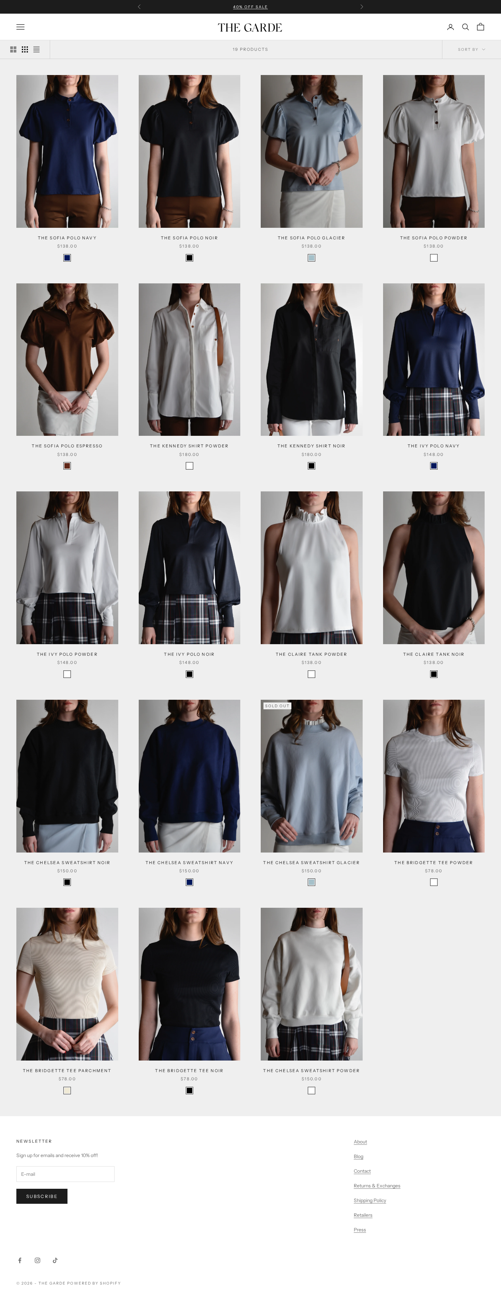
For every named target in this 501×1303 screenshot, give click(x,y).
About (360, 1142)
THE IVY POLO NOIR (189, 654)
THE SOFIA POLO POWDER (434, 237)
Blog (358, 1156)
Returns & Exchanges (377, 1186)
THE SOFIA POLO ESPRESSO (67, 445)
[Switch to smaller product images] (25, 49)
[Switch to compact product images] (36, 49)
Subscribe (42, 1196)
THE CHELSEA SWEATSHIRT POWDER (311, 1070)
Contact (362, 1171)
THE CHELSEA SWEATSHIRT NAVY (189, 862)
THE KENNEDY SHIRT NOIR (311, 445)
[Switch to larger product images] (13, 49)
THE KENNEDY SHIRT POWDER (189, 445)
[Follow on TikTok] (55, 1260)
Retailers (363, 1215)
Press (360, 1230)
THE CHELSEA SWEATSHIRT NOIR (67, 862)
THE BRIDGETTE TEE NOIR (189, 1070)
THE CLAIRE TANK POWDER (312, 654)
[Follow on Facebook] (19, 1260)
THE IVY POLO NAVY (434, 445)
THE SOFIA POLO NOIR (189, 237)
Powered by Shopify (94, 1283)
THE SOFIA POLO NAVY (67, 237)
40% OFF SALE (250, 6)
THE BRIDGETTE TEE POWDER (433, 862)
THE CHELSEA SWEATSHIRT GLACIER (311, 862)
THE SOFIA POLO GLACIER (312, 237)
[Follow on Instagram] (37, 1260)
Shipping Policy (370, 1200)
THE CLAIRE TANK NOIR (434, 654)
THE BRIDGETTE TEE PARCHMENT (67, 1070)
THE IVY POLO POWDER (67, 654)
